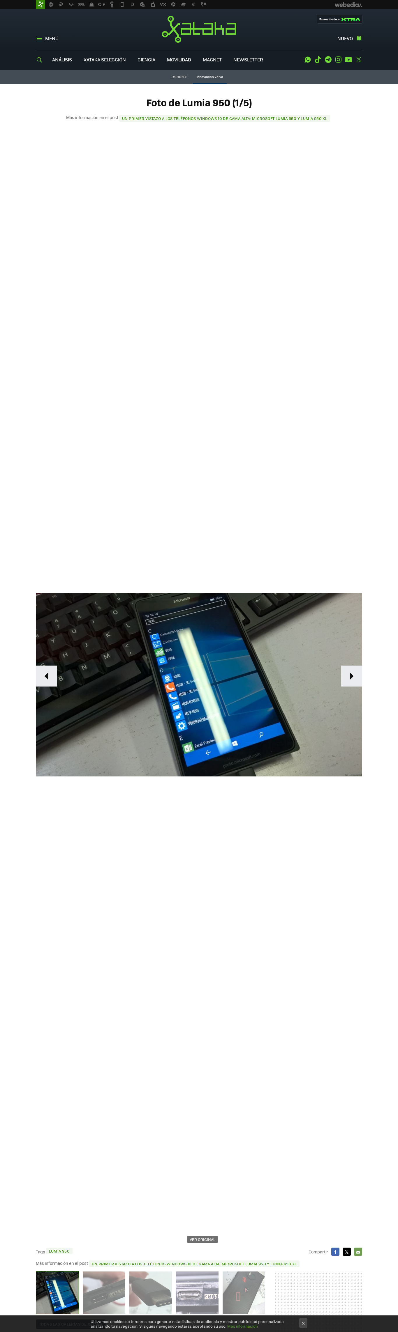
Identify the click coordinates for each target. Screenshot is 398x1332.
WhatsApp (307, 59)
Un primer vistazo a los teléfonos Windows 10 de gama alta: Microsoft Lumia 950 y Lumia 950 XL (224, 118)
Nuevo (345, 38)
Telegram (328, 59)
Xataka (199, 29)
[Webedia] (348, 4)
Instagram (338, 59)
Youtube (348, 59)
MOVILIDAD (179, 59)
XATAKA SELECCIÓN (105, 59)
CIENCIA (146, 59)
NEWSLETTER (248, 59)
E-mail (358, 1252)
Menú (52, 38)
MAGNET (212, 59)
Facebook (335, 1252)
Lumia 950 (59, 1251)
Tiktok (317, 59)
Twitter (358, 59)
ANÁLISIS (62, 59)
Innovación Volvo (209, 77)
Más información (242, 1326)
